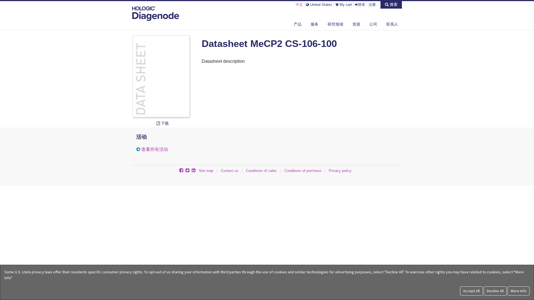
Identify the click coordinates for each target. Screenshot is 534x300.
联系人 (392, 24)
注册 (372, 4)
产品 (297, 24)
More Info (518, 290)
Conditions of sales (261, 171)
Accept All (471, 290)
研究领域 (335, 24)
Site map (206, 171)
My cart (345, 4)
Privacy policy (340, 171)
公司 (373, 24)
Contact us (229, 171)
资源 (356, 24)
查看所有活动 (154, 149)
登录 (361, 4)
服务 (314, 24)
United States (320, 4)
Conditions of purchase (302, 171)
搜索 (393, 4)
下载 (164, 123)
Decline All (495, 290)
